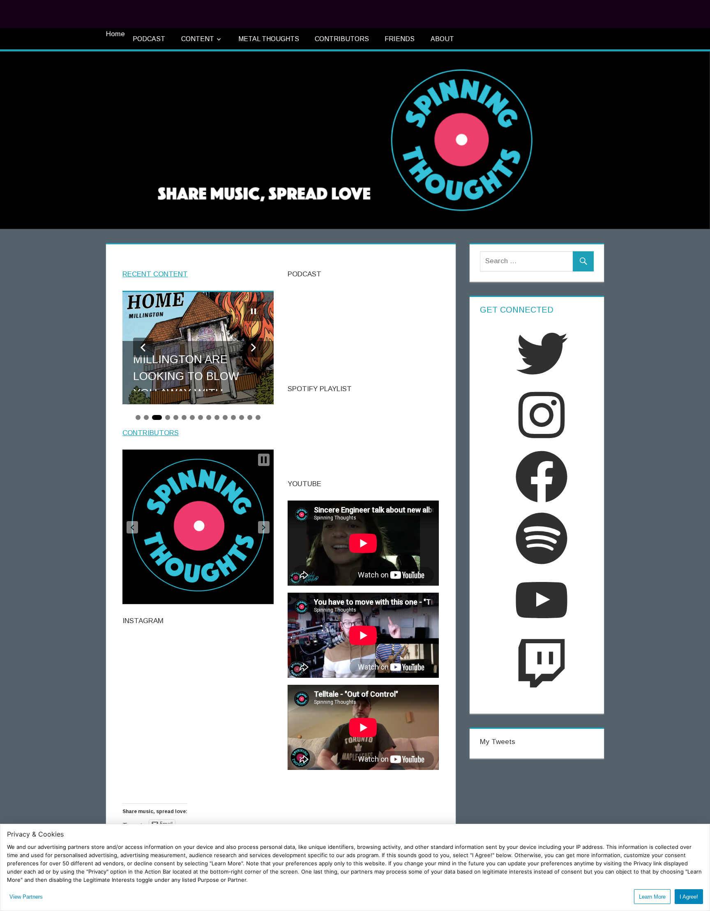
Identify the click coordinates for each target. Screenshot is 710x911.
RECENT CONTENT (155, 274)
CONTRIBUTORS (150, 433)
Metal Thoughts (268, 38)
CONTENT (197, 38)
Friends (400, 38)
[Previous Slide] (143, 347)
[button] (132, 527)
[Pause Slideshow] (253, 311)
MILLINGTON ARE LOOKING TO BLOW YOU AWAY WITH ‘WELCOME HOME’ (186, 372)
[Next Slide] (253, 347)
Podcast (149, 38)
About (442, 38)
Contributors (342, 38)
